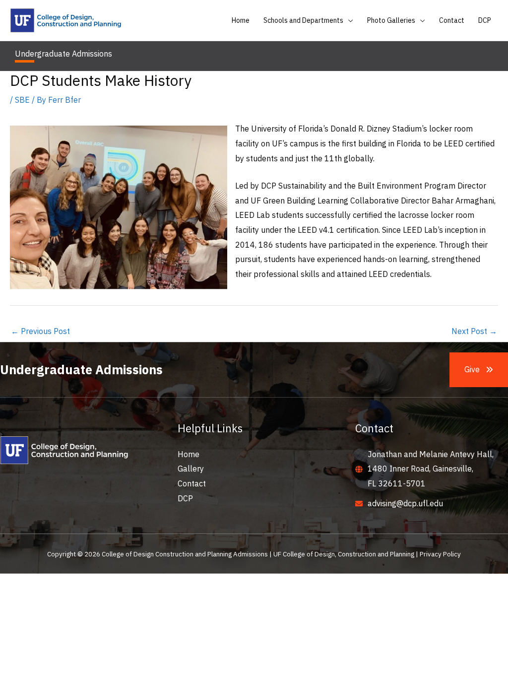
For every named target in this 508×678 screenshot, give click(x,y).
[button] (348, 20)
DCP (185, 498)
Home (188, 454)
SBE (22, 100)
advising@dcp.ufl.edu (405, 503)
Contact (192, 483)
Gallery (191, 469)
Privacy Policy (440, 553)
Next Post (474, 331)
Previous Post (40, 331)
